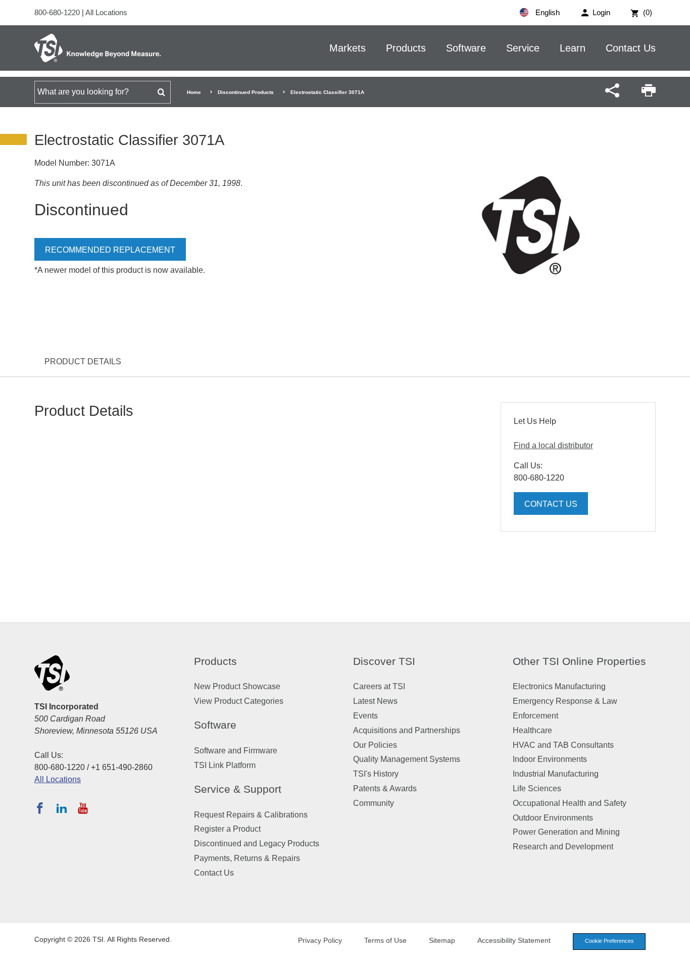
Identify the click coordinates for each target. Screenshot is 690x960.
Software (466, 48)
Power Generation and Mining (566, 832)
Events (365, 715)
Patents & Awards (385, 788)
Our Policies (375, 745)
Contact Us (631, 48)
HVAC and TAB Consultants (563, 745)
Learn (572, 48)
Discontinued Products (246, 92)
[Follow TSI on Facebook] (39, 807)
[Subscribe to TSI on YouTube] (82, 807)
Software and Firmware (235, 750)
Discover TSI (384, 661)
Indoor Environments (550, 759)
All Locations (106, 12)
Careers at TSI (379, 686)
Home (194, 92)
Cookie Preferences (609, 941)
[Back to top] (677, 947)
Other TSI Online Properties (579, 661)
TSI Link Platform (225, 765)
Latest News (375, 701)
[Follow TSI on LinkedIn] (61, 807)
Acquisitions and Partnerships (406, 730)
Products (406, 48)
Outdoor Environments (553, 817)
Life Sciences (537, 788)
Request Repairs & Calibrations (251, 814)
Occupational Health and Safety (569, 803)
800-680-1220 (58, 12)
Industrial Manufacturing (556, 774)
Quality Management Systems (406, 759)
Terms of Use (385, 940)
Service (522, 48)
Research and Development (563, 846)
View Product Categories (238, 701)
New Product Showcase (237, 686)
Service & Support (237, 789)
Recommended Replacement (110, 250)
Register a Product (227, 829)
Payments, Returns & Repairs (247, 858)
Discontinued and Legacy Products (256, 843)
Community (373, 803)
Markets (347, 48)
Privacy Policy (320, 940)
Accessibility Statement (514, 940)
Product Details (82, 361)
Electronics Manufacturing (559, 686)
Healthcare (532, 730)
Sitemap (442, 940)
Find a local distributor (553, 445)
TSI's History (376, 774)
